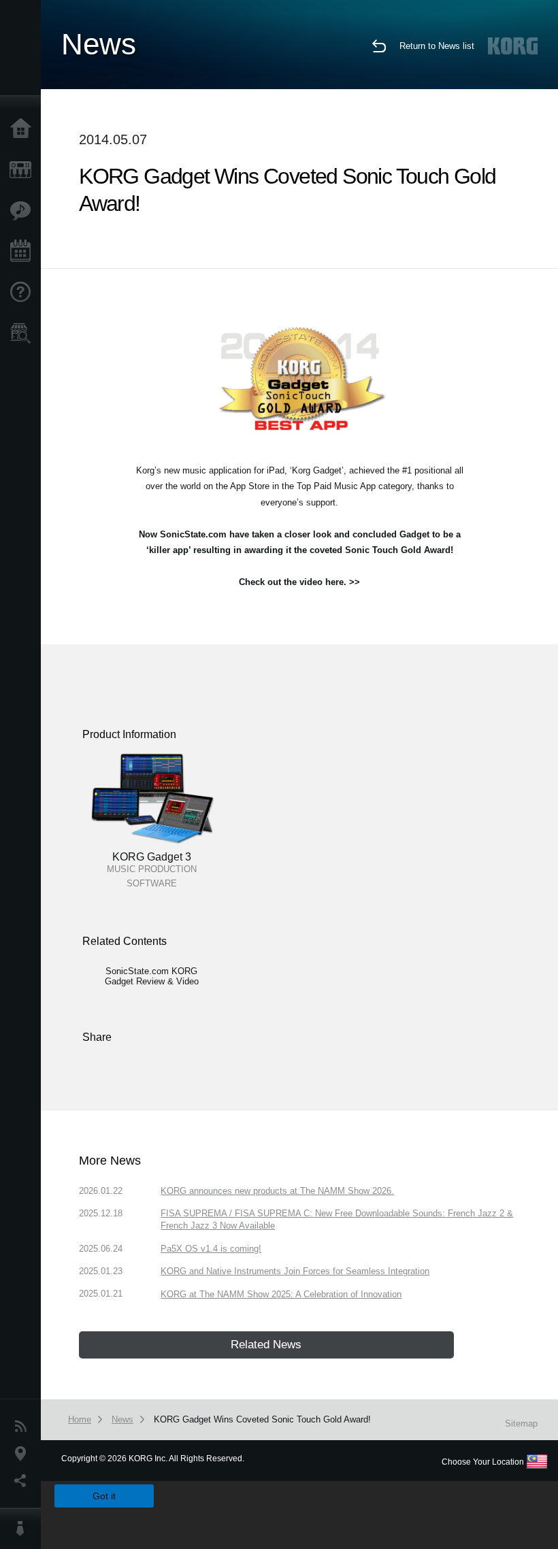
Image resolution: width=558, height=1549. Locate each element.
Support (24, 292)
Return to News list (436, 46)
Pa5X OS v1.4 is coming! (211, 1249)
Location (24, 1453)
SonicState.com (193, 534)
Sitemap (521, 1423)
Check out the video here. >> (299, 582)
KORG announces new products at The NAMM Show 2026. (277, 1191)
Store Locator (24, 333)
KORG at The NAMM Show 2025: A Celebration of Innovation (281, 1294)
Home (24, 129)
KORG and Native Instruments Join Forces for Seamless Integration (295, 1271)
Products (24, 170)
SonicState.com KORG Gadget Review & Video (152, 976)
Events (24, 251)
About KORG (24, 1528)
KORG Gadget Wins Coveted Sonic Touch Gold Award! (262, 1419)
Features (24, 210)
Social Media (24, 1481)
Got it (104, 1495)
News (24, 1426)
